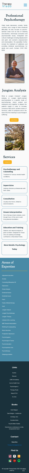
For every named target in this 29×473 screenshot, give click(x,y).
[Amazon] (14, 456)
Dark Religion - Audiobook (14, 413)
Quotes (14, 372)
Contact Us (7, 162)
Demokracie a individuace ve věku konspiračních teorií (14, 428)
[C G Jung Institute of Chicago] (10, 456)
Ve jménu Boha (14, 420)
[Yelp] (14, 460)
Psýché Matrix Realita (14, 423)
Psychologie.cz (14, 386)
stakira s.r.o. (24, 469)
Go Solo (14, 396)
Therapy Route (14, 390)
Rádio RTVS (14, 393)
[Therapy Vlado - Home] (6, 5)
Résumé (14, 376)
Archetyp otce (14, 416)
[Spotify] (19, 460)
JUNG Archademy (14, 379)
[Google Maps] (10, 460)
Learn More (14, 120)
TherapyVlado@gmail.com (14, 445)
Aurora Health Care (14, 383)
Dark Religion (14, 410)
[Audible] (19, 456)
